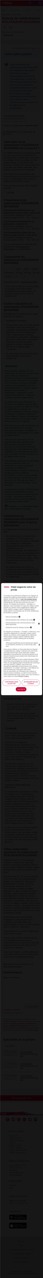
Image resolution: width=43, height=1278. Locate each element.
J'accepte (21, 689)
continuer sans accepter (11, 683)
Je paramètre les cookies (31, 683)
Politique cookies (23, 676)
